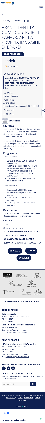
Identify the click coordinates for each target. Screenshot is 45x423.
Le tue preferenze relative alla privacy (25, 413)
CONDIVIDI (24, 257)
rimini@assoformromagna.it (17, 330)
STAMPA (31, 250)
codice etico (28, 397)
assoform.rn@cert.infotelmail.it (17, 332)
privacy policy (11, 397)
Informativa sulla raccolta (14, 420)
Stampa (5, 21)
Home (3, 15)
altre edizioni (14, 120)
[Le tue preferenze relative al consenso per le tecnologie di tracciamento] (41, 419)
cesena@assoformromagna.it (18, 354)
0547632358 (33, 105)
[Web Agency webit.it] (25, 406)
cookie (20, 397)
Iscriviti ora (12, 66)
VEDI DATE (15, 250)
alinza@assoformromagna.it (15, 105)
